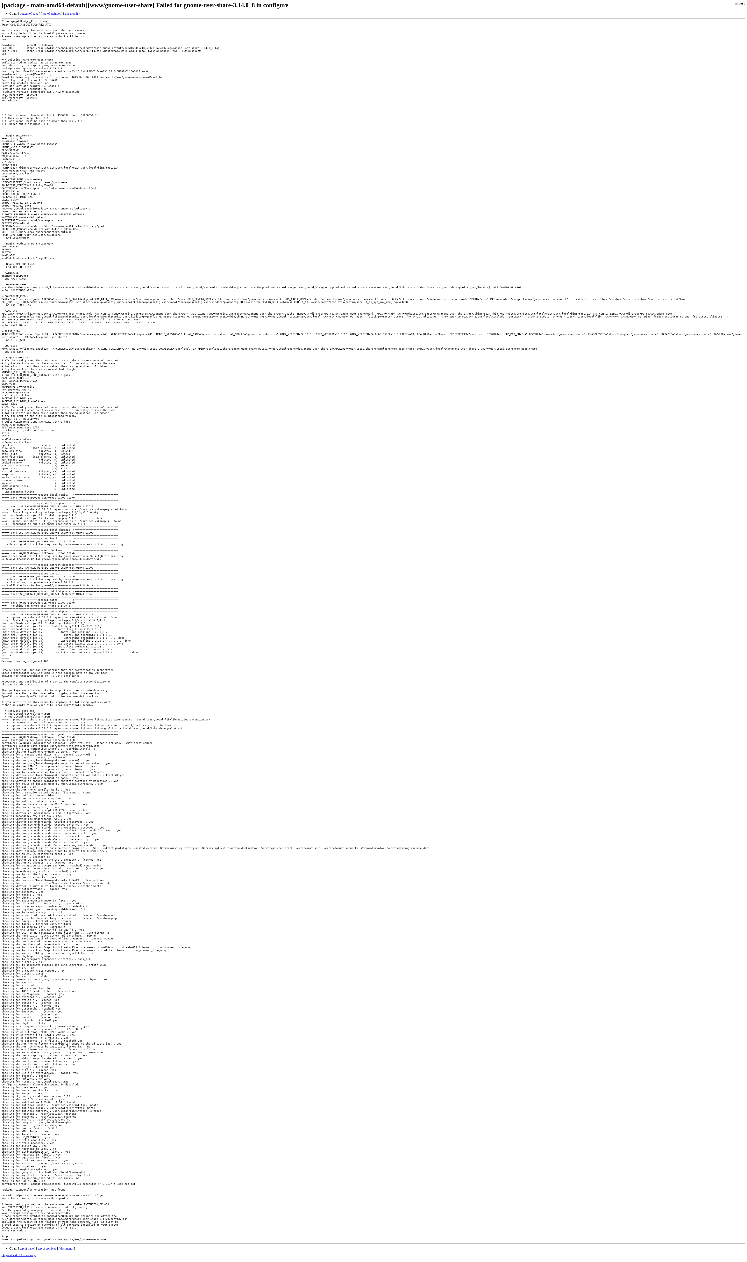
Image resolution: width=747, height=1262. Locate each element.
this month (71, 13)
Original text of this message (19, 1255)
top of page (27, 1248)
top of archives (52, 13)
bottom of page (29, 13)
